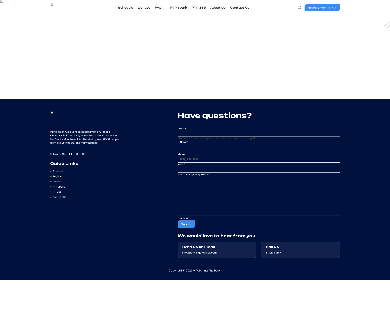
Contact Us (239, 7)
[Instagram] (83, 154)
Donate (144, 7)
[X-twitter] (77, 154)
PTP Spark (178, 7)
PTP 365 (199, 7)
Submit (186, 224)
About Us (218, 7)
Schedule (125, 7)
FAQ (158, 7)
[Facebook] (70, 154)
